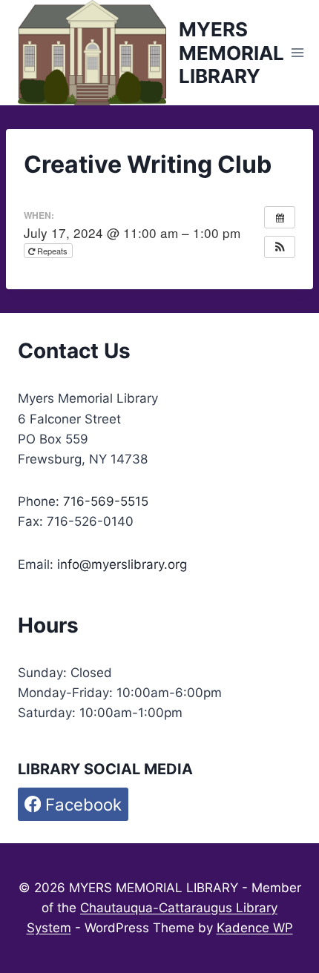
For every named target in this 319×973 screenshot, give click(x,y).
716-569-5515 (105, 501)
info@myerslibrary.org (122, 564)
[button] (280, 247)
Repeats (52, 251)
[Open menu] (298, 53)
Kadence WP (255, 927)
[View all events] (279, 217)
